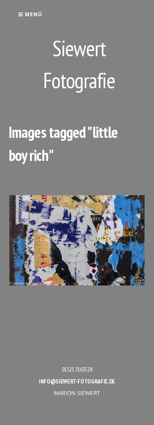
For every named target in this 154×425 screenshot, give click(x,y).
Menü (32, 14)
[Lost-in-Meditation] (77, 240)
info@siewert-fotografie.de (77, 381)
